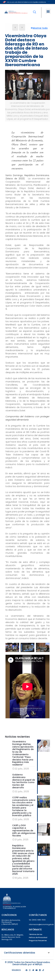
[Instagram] (29, 970)
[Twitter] (33, 970)
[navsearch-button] (34, 10)
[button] (48, 11)
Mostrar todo (40, 28)
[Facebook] (26, 970)
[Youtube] (36, 970)
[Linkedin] (40, 970)
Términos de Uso (35, 934)
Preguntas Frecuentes (38, 940)
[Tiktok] (43, 970)
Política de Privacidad (38, 937)
